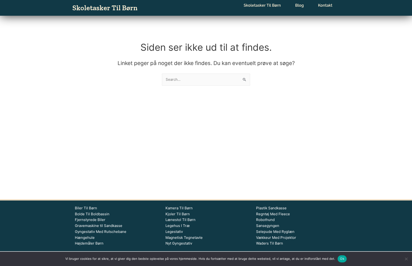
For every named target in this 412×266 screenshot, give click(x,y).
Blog (299, 5)
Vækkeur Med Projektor (276, 237)
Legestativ (174, 231)
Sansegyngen (267, 225)
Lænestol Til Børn (180, 219)
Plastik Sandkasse (271, 208)
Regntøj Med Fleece (273, 214)
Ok (342, 259)
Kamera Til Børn (179, 208)
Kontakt (325, 5)
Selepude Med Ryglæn (275, 231)
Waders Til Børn (269, 243)
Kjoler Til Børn (177, 214)
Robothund (265, 219)
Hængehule (85, 237)
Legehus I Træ (177, 225)
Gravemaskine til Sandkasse (98, 225)
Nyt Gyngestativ (178, 243)
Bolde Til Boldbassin (92, 214)
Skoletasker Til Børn (105, 8)
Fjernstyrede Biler (90, 219)
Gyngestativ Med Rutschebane (100, 231)
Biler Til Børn (86, 208)
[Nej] (406, 258)
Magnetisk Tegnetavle (184, 237)
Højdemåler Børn (89, 243)
